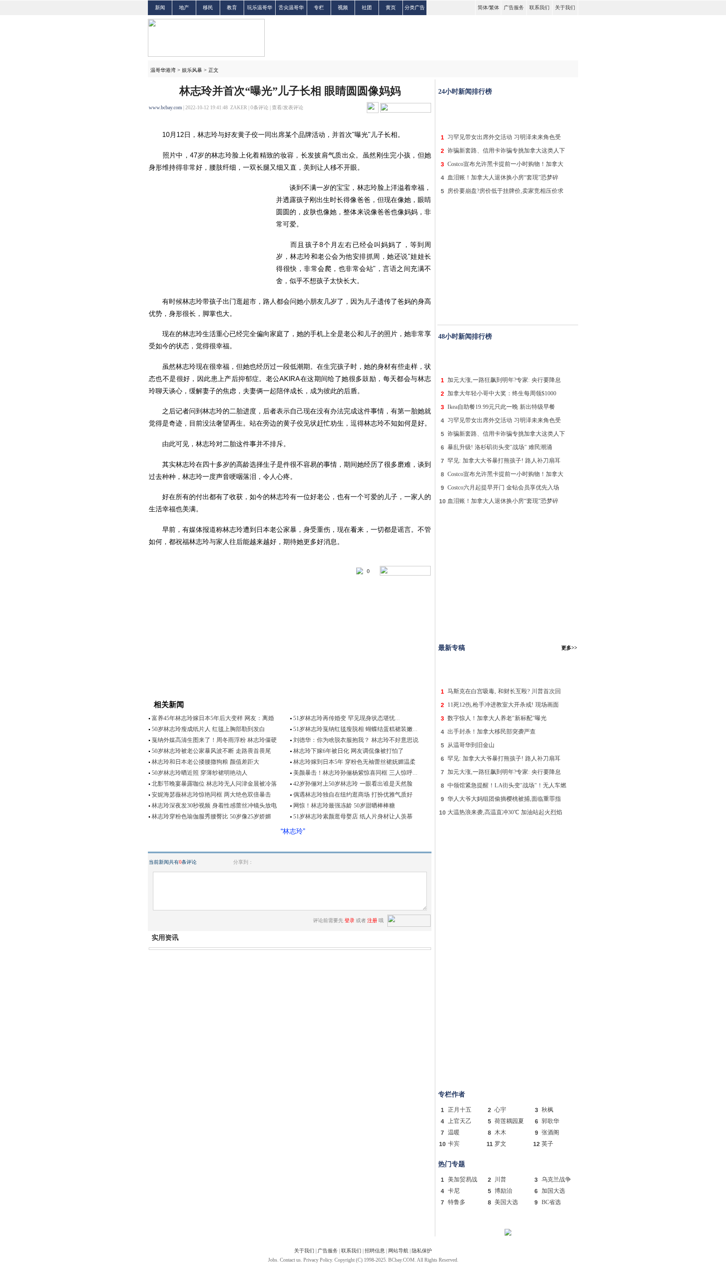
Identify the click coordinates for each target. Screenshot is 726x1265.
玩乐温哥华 (259, 8)
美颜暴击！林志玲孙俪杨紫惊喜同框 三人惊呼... (355, 773)
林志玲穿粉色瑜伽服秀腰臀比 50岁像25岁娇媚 (211, 816)
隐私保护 (422, 1251)
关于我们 (565, 8)
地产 (184, 8)
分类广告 (415, 8)
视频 (343, 8)
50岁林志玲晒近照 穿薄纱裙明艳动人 (199, 773)
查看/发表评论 (287, 107)
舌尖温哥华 (291, 8)
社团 (367, 8)
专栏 (319, 8)
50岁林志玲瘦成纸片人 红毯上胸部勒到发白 (208, 729)
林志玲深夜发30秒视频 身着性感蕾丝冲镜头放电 (214, 805)
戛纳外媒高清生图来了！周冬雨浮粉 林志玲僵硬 (214, 740)
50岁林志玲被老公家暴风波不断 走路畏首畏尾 (211, 751)
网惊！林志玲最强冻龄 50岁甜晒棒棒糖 (344, 805)
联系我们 (539, 8)
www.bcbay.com (165, 107)
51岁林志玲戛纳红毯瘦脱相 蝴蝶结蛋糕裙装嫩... (355, 729)
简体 (483, 8)
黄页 (391, 8)
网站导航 (398, 1251)
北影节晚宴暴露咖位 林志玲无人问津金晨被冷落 (214, 784)
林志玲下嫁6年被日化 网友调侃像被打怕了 (348, 751)
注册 (372, 920)
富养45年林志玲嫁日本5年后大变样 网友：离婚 (213, 718)
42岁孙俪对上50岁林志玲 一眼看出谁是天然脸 (353, 784)
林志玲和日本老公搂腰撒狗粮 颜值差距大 (205, 762)
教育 (232, 8)
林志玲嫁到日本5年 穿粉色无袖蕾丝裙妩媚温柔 (354, 762)
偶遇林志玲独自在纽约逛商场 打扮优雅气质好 (353, 795)
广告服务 (514, 8)
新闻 (160, 8)
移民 (208, 8)
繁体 (494, 8)
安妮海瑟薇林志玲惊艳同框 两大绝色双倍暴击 (211, 795)
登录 (350, 920)
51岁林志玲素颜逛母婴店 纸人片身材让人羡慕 (353, 816)
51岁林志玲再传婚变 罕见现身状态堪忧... (346, 718)
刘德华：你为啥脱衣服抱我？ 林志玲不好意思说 (355, 740)
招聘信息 (375, 1251)
